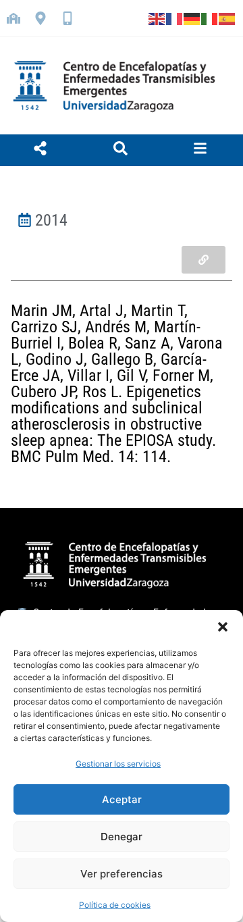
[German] (192, 18)
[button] (223, 627)
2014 (51, 220)
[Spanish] (227, 18)
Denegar (121, 836)
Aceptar (122, 799)
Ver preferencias (121, 873)
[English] (157, 18)
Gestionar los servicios (118, 764)
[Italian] (210, 18)
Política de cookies (115, 905)
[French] (175, 18)
